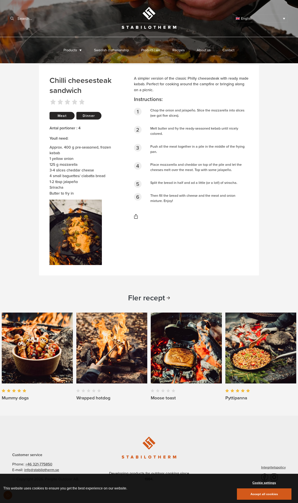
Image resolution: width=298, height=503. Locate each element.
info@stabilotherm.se (41, 470)
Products (70, 50)
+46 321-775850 (38, 464)
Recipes (178, 50)
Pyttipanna (236, 398)
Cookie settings (264, 482)
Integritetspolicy (273, 467)
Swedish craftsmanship (111, 50)
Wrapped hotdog (93, 398)
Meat (62, 115)
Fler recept (146, 297)
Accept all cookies (264, 494)
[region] (149, 488)
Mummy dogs (15, 398)
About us (204, 50)
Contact (229, 50)
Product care (150, 50)
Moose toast (163, 398)
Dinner (89, 115)
